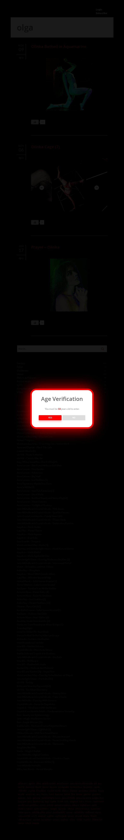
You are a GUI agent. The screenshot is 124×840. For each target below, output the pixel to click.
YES (50, 418)
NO (73, 418)
